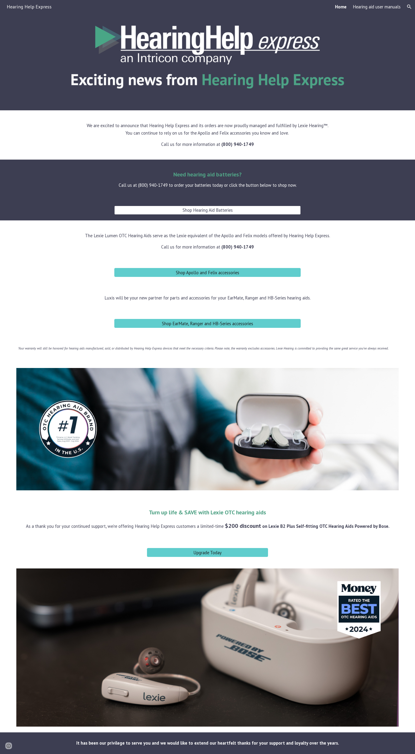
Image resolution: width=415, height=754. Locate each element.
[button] (409, 6)
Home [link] (341, 7)
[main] (207, 135)
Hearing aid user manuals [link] (377, 7)
